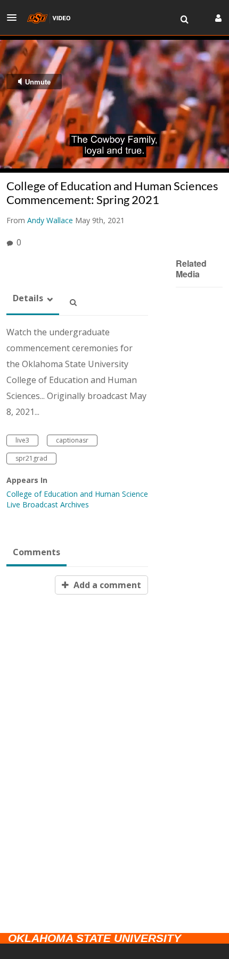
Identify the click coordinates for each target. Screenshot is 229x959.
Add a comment (106, 585)
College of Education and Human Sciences (79, 494)
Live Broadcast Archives (47, 504)
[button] (14, 17)
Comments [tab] (36, 552)
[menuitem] (184, 19)
